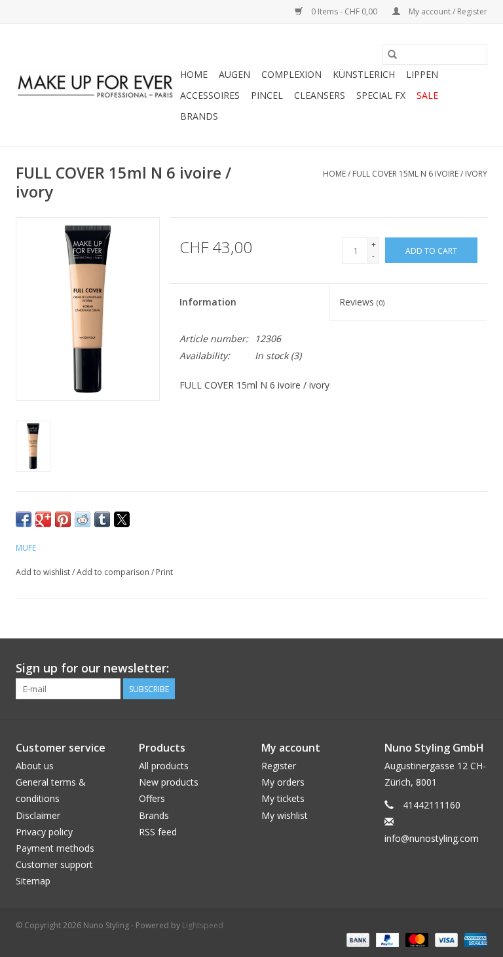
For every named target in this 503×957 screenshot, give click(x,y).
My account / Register (447, 11)
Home (194, 74)
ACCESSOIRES (210, 95)
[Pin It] (63, 519)
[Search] (392, 54)
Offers (152, 798)
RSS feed (158, 832)
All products (164, 765)
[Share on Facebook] (23, 519)
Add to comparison (114, 572)
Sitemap (33, 881)
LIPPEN (422, 74)
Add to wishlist (44, 572)
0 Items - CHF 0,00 (344, 11)
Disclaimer (38, 815)
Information (207, 302)
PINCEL (267, 95)
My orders (283, 782)
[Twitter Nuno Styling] (429, 668)
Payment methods (55, 848)
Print (164, 572)
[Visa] (445, 939)
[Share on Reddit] (82, 519)
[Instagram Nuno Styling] (476, 668)
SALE (427, 95)
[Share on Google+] (43, 519)
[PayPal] (386, 939)
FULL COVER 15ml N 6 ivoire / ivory (419, 173)
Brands (199, 116)
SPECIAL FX (380, 95)
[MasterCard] (415, 939)
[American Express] (473, 939)
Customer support (54, 864)
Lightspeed (202, 925)
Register (278, 765)
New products (168, 782)
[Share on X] (122, 519)
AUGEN (234, 74)
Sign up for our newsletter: (92, 668)
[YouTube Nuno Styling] (453, 668)
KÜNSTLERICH (364, 74)
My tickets (283, 798)
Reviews (361, 302)
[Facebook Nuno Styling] (406, 668)
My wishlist (284, 815)
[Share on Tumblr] (102, 519)
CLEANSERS (319, 95)
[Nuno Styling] (96, 85)
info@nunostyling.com (431, 838)
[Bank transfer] (356, 939)
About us (35, 765)
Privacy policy (44, 832)
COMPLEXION (291, 74)
